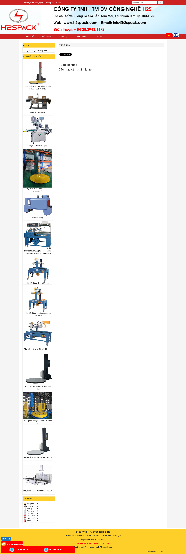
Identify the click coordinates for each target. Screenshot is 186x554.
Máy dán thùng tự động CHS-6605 (37, 349)
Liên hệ (99, 37)
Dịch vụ (64, 37)
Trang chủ (29, 37)
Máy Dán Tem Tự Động (38, 146)
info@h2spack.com (15, 544)
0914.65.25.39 (21, 549)
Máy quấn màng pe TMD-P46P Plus (38, 457)
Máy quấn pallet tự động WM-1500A (37, 491)
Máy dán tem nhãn (37, 112)
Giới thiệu (46, 37)
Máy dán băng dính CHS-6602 (38, 283)
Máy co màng (37, 217)
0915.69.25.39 (55, 549)
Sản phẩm (81, 37)
